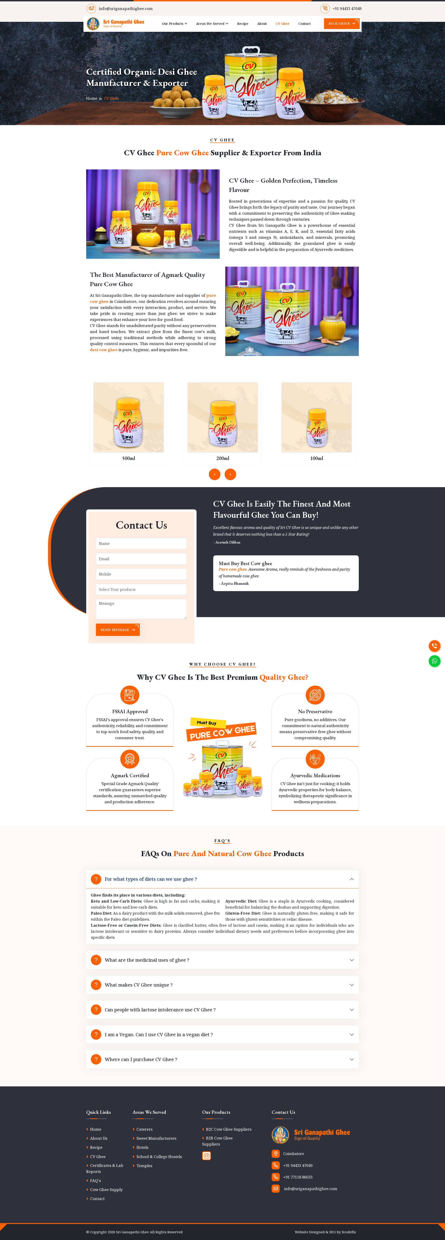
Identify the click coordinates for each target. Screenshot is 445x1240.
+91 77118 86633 (297, 1177)
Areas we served (210, 23)
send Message (115, 630)
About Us (98, 1138)
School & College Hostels (159, 1156)
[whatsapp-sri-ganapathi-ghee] (434, 660)
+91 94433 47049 (347, 8)
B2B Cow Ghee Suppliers (217, 1141)
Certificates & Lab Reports (104, 1168)
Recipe (242, 23)
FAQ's (95, 1180)
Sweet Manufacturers (156, 1138)
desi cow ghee (104, 349)
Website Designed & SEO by (325, 1232)
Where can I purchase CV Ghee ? (141, 1059)
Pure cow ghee (233, 569)
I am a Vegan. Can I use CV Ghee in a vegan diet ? (159, 1034)
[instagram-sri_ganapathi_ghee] (206, 1155)
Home (91, 98)
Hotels (142, 1147)
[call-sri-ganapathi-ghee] (434, 645)
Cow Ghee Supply (106, 1189)
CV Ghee (282, 23)
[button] (214, 474)
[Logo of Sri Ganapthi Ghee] (315, 1138)
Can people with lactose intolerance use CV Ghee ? (160, 1010)
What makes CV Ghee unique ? (139, 985)
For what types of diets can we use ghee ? (151, 879)
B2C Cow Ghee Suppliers (228, 1129)
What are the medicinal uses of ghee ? (147, 960)
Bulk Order (340, 24)
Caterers (144, 1129)
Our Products (172, 23)
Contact (304, 23)
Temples (144, 1165)
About (262, 23)
